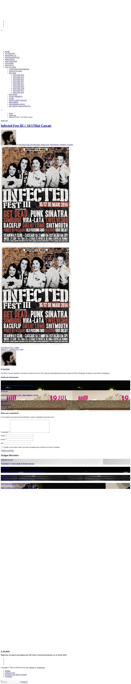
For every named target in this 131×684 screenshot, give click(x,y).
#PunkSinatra (54, 144)
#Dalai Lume (45, 144)
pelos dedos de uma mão (9, 484)
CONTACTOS (10, 673)
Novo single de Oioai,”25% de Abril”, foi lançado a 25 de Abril (22, 472)
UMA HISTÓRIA (11, 61)
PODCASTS (9, 63)
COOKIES (8, 676)
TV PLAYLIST (10, 54)
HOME (7, 52)
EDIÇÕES (12, 73)
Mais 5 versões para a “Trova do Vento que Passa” (18, 488)
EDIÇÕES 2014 (18, 77)
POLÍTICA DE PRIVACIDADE (16, 675)
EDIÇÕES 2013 (18, 79)
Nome (3, 436)
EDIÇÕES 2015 (18, 93)
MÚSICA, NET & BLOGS (18, 100)
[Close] (1, 680)
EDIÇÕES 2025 (18, 75)
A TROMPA (30, 8)
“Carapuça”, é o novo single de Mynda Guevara (17, 464)
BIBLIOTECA (10, 59)
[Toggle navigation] (1, 30)
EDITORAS (13, 95)
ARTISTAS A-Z (10, 56)
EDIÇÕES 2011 (18, 83)
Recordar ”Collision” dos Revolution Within (16, 480)
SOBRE (7, 671)
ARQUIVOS (9, 65)
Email (3, 439)
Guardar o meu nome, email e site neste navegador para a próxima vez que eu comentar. (31, 447)
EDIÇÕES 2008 (18, 89)
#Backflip (37, 144)
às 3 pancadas (5, 468)
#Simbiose (63, 144)
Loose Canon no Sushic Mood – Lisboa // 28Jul (17, 385)
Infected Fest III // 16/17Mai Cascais (26, 125)
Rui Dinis (22, 144)
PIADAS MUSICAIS (12, 57)
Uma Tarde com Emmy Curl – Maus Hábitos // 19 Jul (19, 395)
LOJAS (11, 98)
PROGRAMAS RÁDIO (17, 104)
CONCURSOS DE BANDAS (19, 69)
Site (2, 443)
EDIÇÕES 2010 (18, 85)
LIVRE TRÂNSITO (16, 96)
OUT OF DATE (10, 67)
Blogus (32, 667)
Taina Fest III (5, 405)
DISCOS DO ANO (15, 71)
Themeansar (41, 667)
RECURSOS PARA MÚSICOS (19, 106)
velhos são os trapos (7, 476)
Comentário (5, 432)
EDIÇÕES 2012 (18, 81)
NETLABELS (13, 102)
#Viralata (70, 144)
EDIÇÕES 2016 (18, 91)
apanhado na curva (7, 460)
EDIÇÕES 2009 (18, 87)
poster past (4, 120)
